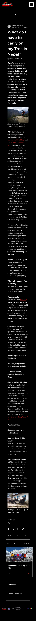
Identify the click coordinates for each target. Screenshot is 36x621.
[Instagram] (27, 608)
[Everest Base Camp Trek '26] (19, 554)
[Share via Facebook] (8, 529)
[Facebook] (28, 608)
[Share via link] (23, 529)
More (17, 15)
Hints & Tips (11, 520)
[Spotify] (31, 608)
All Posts (8, 15)
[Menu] (31, 4)
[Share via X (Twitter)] (13, 529)
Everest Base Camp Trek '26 (19, 566)
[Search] (26, 4)
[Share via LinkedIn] (18, 529)
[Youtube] (30, 608)
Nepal (9, 523)
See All (26, 543)
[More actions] (27, 26)
